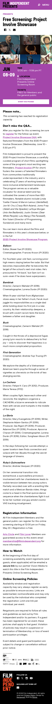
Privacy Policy (29, 695)
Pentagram (21, 697)
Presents (8, 14)
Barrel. (34, 697)
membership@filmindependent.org (22, 541)
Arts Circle (8, 534)
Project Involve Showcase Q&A (20, 137)
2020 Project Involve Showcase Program (25, 239)
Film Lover (25, 534)
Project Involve (23, 167)
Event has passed (26, 102)
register (10, 134)
